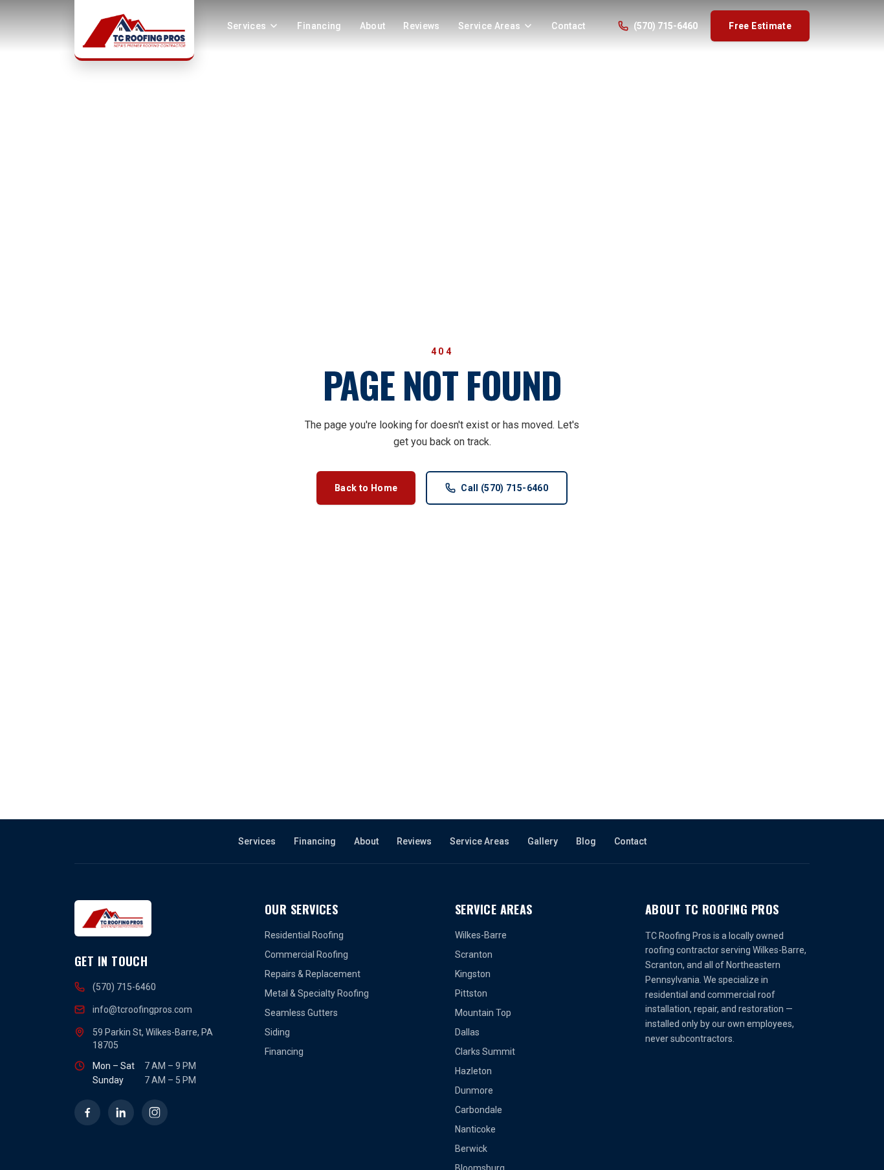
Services (247, 26)
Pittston (471, 993)
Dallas (467, 1032)
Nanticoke (475, 1129)
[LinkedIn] (121, 1112)
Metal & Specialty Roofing (317, 993)
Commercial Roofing (306, 954)
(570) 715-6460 (666, 26)
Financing (319, 26)
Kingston (473, 974)
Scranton (473, 954)
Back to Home (366, 488)
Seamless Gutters (301, 1013)
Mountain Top (483, 1013)
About (373, 26)
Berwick (471, 1148)
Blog (586, 841)
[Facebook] (87, 1112)
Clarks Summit (485, 1051)
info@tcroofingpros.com (142, 1009)
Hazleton (473, 1071)
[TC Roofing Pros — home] (134, 30)
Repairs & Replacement (312, 974)
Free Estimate (760, 26)
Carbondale (478, 1110)
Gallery (542, 841)
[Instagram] (155, 1112)
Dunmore (474, 1090)
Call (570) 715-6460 (504, 488)
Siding (277, 1032)
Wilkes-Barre (481, 935)
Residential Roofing (304, 935)
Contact (568, 26)
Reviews (421, 26)
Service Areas (489, 26)
